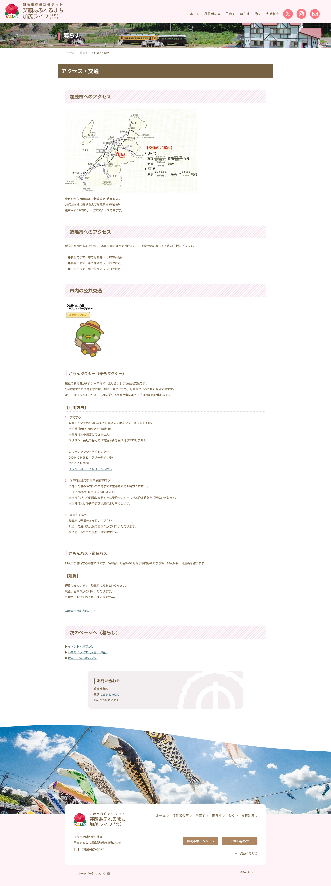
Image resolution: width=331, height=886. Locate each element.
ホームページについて (91, 873)
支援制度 (272, 14)
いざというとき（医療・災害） (88, 652)
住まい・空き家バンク (82, 658)
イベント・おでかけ (81, 646)
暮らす (245, 14)
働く (258, 14)
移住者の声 (212, 14)
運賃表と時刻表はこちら (81, 610)
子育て (230, 14)
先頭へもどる (248, 853)
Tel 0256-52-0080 (89, 849)
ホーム (195, 14)
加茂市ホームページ (200, 841)
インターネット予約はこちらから (90, 469)
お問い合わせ (240, 841)
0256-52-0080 (110, 694)
